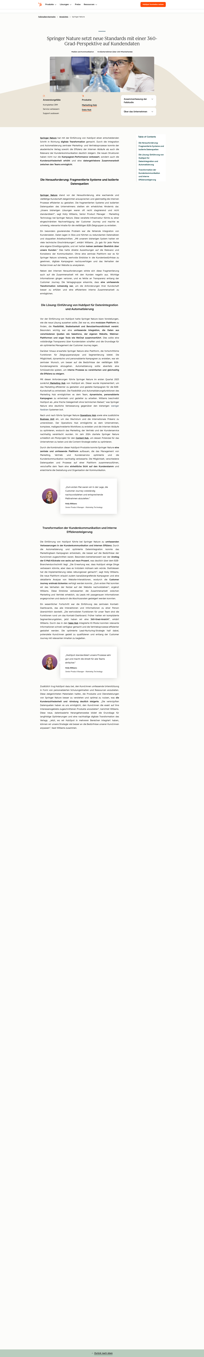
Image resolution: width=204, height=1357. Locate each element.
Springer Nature (48, 138)
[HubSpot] (40, 4)
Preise (78, 4)
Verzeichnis (63, 17)
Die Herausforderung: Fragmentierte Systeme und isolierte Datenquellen (151, 146)
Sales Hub (73, 623)
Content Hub (82, 438)
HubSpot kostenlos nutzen (153, 4)
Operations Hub (88, 415)
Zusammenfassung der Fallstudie (135, 101)
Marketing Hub (89, 105)
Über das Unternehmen (135, 111)
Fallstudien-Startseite (46, 17)
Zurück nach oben (103, 1353)
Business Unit (47, 419)
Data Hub (86, 110)
